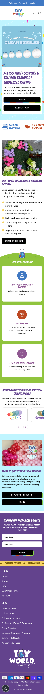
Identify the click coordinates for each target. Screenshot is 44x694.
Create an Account (14, 241)
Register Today (22, 107)
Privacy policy (23, 685)
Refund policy (11, 682)
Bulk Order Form (10, 590)
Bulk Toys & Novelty (11, 638)
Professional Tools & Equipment (17, 623)
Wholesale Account (18, 3)
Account (6, 595)
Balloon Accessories (11, 618)
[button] (3, 13)
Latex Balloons (9, 608)
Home (5, 576)
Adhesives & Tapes (11, 642)
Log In (22, 502)
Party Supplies (9, 628)
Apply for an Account (22, 494)
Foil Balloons (8, 613)
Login (32, 3)
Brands (5, 581)
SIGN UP (22, 552)
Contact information (30, 682)
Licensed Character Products (16, 633)
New (4, 585)
